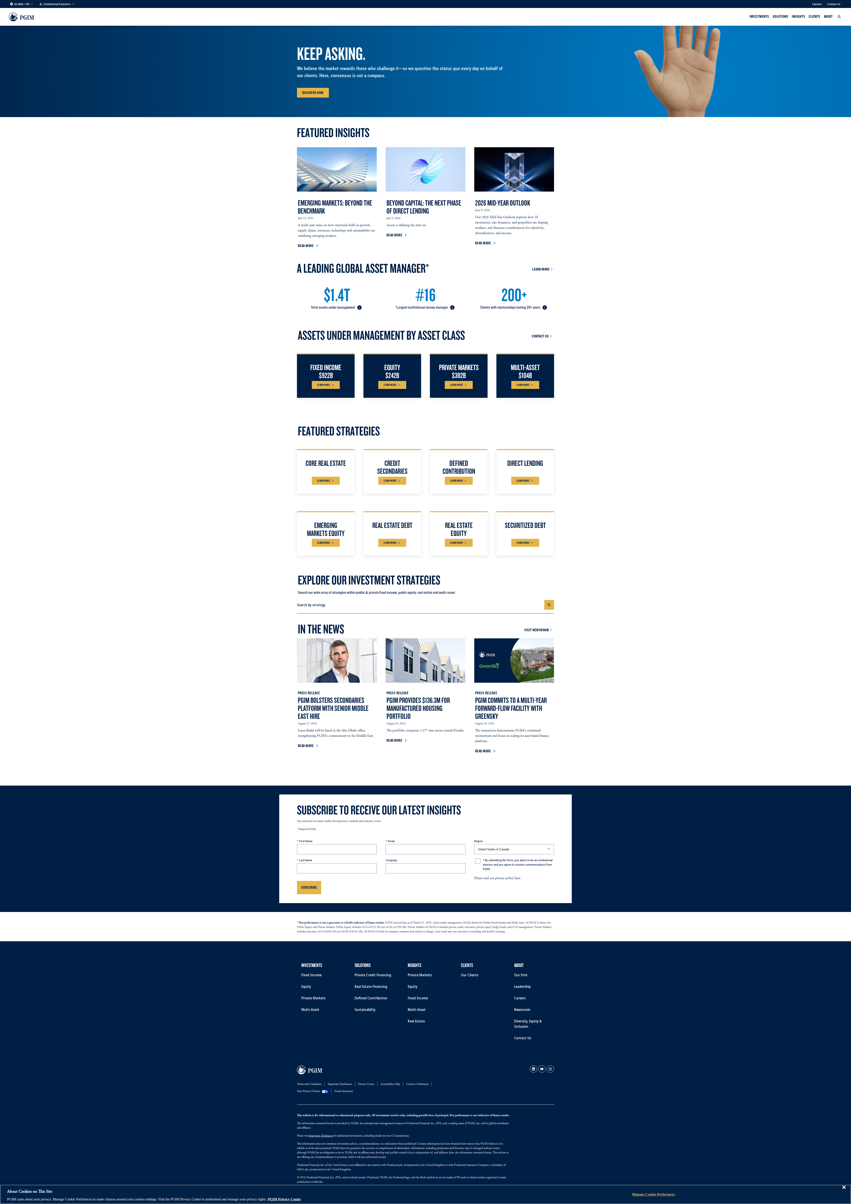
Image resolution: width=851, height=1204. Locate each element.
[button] (22, 4)
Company (391, 860)
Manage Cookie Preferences (653, 1194)
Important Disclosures (321, 1136)
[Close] (844, 1190)
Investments (759, 16)
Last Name (305, 860)
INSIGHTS (798, 16)
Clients (814, 16)
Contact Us (833, 4)
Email (391, 841)
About (828, 16)
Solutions (780, 16)
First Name (305, 841)
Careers (817, 4)
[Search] (549, 605)
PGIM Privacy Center (284, 1199)
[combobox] (420, 605)
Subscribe (309, 887)
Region (478, 841)
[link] (533, 1069)
